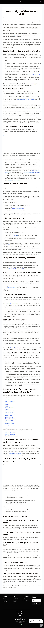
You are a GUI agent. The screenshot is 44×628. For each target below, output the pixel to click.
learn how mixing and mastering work (26, 99)
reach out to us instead (15, 453)
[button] (20, 1)
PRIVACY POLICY (20, 613)
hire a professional (19, 98)
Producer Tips (26, 8)
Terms (20, 615)
